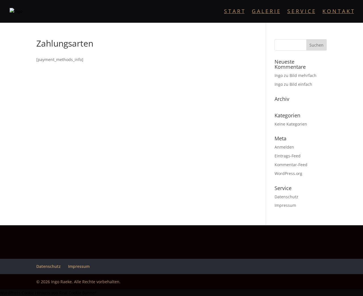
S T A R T (234, 11)
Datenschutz (286, 196)
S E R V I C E (301, 11)
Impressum (285, 205)
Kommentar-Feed (291, 164)
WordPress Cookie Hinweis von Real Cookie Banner (48, 292)
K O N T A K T (338, 11)
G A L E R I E (266, 11)
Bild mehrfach (303, 75)
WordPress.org (288, 173)
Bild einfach (301, 84)
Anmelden (284, 147)
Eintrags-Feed (288, 156)
